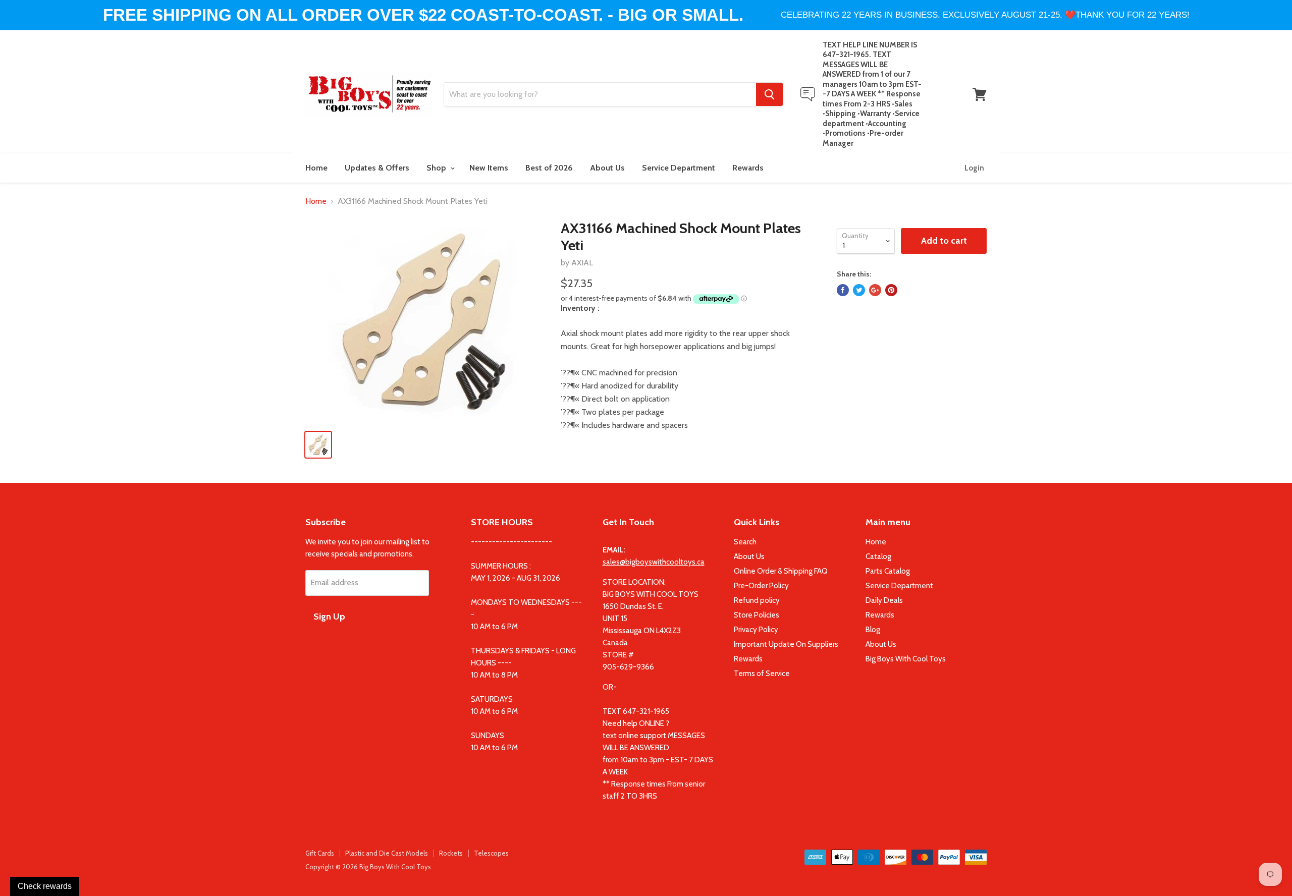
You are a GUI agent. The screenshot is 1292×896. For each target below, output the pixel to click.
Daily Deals (884, 600)
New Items (488, 168)
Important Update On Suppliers (786, 644)
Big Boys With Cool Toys (906, 658)
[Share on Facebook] (843, 290)
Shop (437, 168)
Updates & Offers (377, 168)
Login (974, 168)
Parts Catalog (888, 571)
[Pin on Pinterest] (891, 290)
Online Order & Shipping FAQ (781, 571)
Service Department (678, 168)
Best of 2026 (549, 168)
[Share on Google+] (875, 290)
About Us (607, 168)
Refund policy (757, 600)
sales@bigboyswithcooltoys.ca (654, 562)
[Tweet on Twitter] (859, 290)
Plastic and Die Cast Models (386, 853)
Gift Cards (319, 853)
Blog (873, 629)
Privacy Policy (756, 629)
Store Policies (756, 615)
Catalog (878, 556)
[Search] (769, 94)
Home (316, 168)
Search (745, 541)
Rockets (451, 853)
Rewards (748, 168)
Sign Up (329, 616)
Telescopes (491, 853)
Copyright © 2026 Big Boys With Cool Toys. (369, 867)
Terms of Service (762, 673)
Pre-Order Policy (761, 585)
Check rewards (45, 886)
